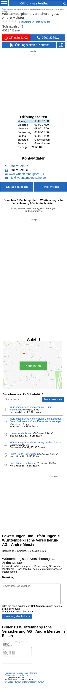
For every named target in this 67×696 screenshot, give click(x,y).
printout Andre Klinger (21, 433)
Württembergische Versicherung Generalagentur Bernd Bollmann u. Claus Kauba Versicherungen (35, 420)
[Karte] (61, 45)
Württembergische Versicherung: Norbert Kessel (35, 442)
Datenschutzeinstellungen (16, 675)
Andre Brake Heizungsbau (24, 454)
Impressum (10, 673)
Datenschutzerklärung (27, 673)
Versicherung (25, 9)
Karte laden (33, 365)
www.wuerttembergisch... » (26, 174)
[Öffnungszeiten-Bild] (17, 662)
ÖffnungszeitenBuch (35, 3)
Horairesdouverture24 (34, 682)
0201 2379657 (18, 166)
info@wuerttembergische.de (27, 177)
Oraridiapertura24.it (14, 682)
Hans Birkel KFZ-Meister (23, 463)
